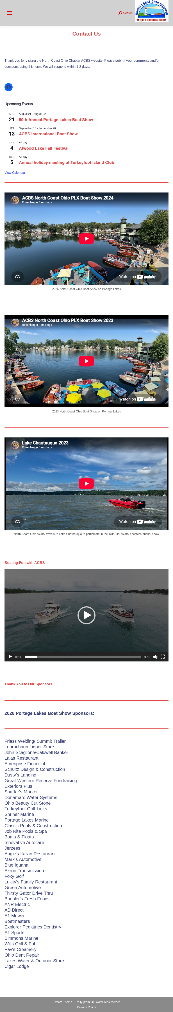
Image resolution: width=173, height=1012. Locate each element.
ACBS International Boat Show (48, 134)
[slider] (83, 657)
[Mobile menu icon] (9, 13)
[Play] (10, 656)
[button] (86, 615)
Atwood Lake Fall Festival (43, 148)
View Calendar (15, 172)
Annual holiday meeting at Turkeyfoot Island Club (66, 162)
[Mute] (155, 656)
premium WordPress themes (102, 1002)
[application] (86, 615)
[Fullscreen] (162, 656)
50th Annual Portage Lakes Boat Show (56, 119)
